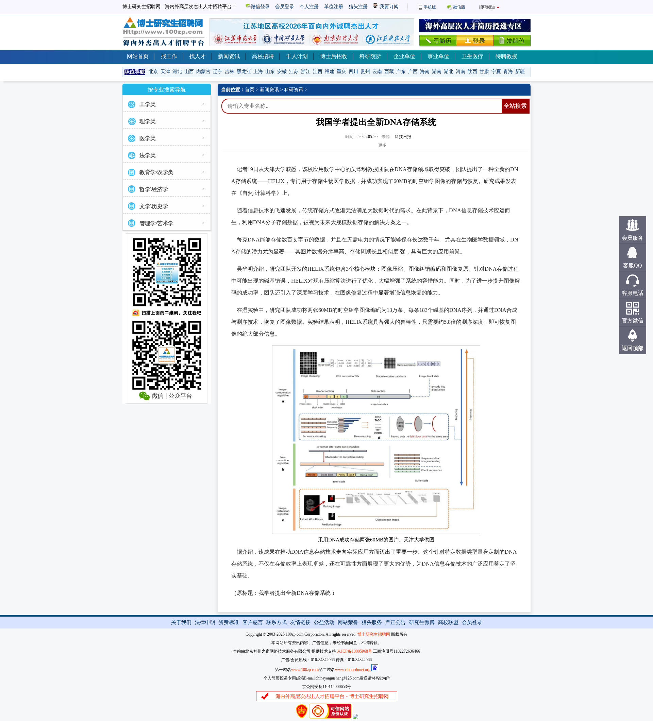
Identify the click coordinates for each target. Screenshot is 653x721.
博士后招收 (333, 56)
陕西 (472, 71)
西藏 (389, 71)
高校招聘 (263, 56)
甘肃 (484, 71)
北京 (153, 71)
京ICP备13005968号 (354, 651)
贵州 (365, 71)
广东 (401, 71)
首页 (249, 89)
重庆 (341, 71)
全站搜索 (515, 106)
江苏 (294, 71)
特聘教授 (506, 56)
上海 (258, 71)
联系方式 (276, 622)
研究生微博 (422, 622)
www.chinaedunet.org (352, 669)
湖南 (436, 71)
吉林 (229, 71)
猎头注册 (358, 6)
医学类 (147, 138)
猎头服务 (372, 622)
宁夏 (496, 71)
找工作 (169, 56)
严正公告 (395, 622)
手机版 (430, 7)
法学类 (147, 155)
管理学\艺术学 (156, 223)
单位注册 (333, 6)
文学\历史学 (153, 206)
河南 (460, 71)
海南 (425, 71)
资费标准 (229, 622)
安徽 (282, 71)
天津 (165, 71)
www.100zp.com (305, 669)
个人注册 (309, 6)
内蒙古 (203, 71)
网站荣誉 (348, 622)
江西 (317, 71)
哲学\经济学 (153, 189)
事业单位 (438, 56)
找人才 (197, 56)
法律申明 (205, 622)
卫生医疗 (472, 56)
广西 (413, 71)
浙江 (306, 71)
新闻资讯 (229, 56)
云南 (377, 71)
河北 (177, 71)
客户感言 (252, 622)
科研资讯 (293, 89)
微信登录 (260, 6)
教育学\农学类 (156, 172)
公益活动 (324, 622)
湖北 (448, 71)
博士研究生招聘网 (373, 634)
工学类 (147, 104)
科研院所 (370, 56)
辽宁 (217, 71)
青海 (508, 71)
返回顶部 (632, 348)
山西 (189, 71)
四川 (353, 71)
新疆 (520, 71)
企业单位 (404, 56)
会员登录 (284, 6)
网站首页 (138, 56)
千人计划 (297, 56)
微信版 (459, 7)
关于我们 (181, 622)
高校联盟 (448, 622)
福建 (329, 71)
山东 (270, 71)
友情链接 (300, 622)
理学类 (147, 121)
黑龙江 (244, 71)
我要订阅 (388, 6)
